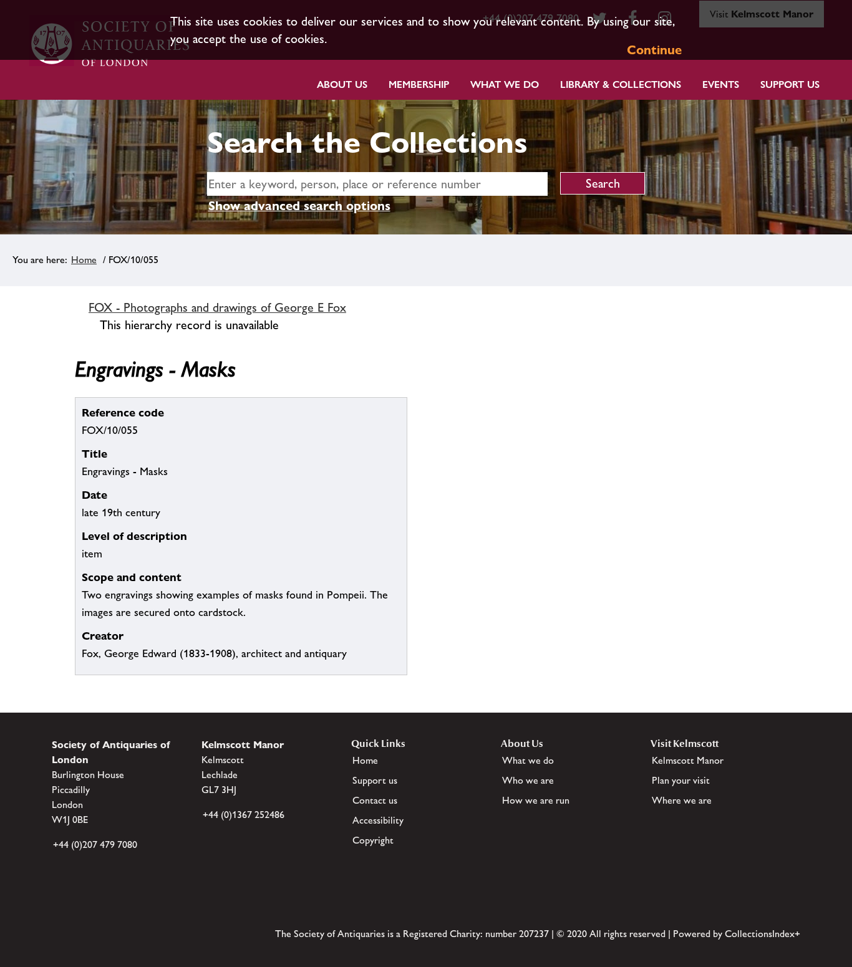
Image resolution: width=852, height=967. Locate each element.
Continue (654, 49)
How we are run (535, 800)
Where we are (682, 800)
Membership (419, 84)
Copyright (373, 840)
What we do (504, 84)
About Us (342, 84)
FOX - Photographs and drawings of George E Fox (217, 307)
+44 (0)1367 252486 (243, 814)
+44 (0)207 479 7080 (95, 844)
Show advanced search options (299, 205)
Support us (374, 780)
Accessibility (378, 820)
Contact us (374, 800)
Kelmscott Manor (688, 760)
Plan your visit (681, 780)
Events (720, 84)
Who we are (528, 780)
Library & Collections (620, 84)
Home (84, 260)
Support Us (790, 84)
